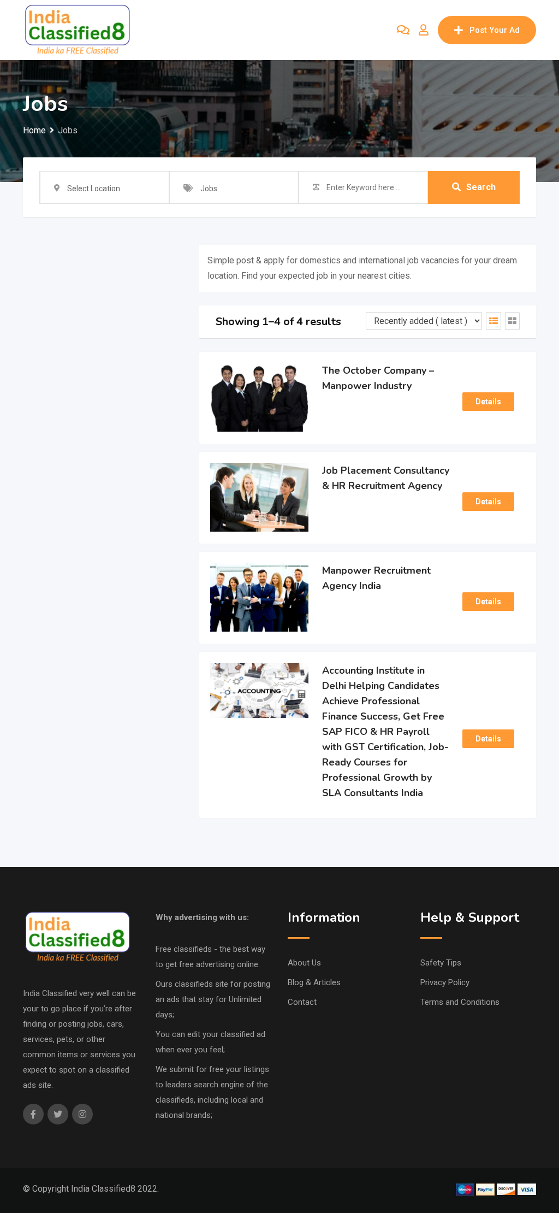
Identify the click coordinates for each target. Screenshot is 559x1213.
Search (481, 187)
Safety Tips (440, 963)
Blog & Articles (314, 982)
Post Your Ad (494, 30)
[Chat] (403, 30)
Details (488, 401)
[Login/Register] (424, 30)
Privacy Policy (444, 982)
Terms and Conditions (459, 1002)
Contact (302, 1002)
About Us (304, 963)
